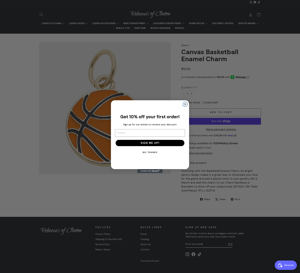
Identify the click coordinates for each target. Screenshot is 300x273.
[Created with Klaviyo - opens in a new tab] (150, 171)
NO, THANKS (150, 152)
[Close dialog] (185, 104)
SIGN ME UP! (150, 143)
